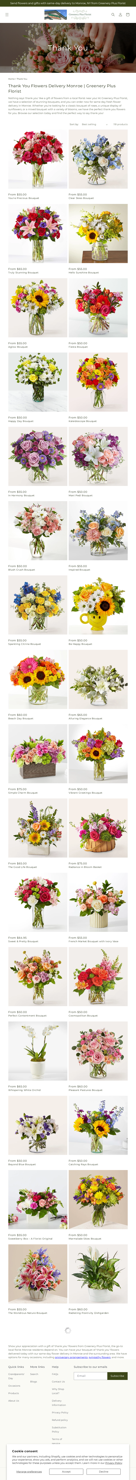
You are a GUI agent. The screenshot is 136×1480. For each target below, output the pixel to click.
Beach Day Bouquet (20, 718)
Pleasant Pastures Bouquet (86, 1090)
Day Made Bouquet (81, 1387)
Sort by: (74, 124)
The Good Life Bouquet (22, 867)
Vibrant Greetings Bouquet (85, 792)
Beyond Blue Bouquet (22, 1164)
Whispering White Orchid (24, 1090)
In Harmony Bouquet (21, 495)
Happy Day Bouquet (21, 421)
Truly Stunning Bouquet (23, 272)
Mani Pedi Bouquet (81, 495)
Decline (103, 1471)
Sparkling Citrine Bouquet (24, 644)
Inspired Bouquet (79, 569)
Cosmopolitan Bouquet (83, 1015)
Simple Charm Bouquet (23, 792)
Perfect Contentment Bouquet (27, 1015)
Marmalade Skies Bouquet (85, 1238)
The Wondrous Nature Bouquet (27, 1312)
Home (11, 79)
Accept (66, 1471)
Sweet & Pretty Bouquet (23, 941)
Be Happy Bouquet (80, 644)
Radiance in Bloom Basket (85, 867)
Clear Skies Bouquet (81, 198)
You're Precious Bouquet (23, 198)
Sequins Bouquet (19, 1387)
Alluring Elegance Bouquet (85, 718)
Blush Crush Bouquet (21, 569)
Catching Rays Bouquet (83, 1164)
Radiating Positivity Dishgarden (89, 1312)
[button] (7, 14)
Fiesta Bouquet (78, 346)
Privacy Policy (113, 1463)
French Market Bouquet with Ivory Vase (93, 941)
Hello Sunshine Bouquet (84, 272)
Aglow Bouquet (18, 346)
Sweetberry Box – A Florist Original (30, 1238)
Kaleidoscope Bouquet (83, 421)
